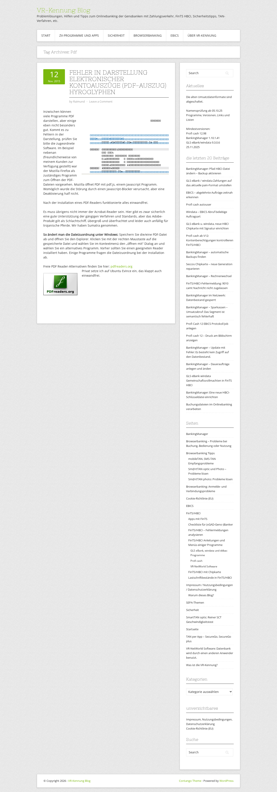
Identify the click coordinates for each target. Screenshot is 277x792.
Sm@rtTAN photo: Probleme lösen (210, 479)
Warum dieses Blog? (201, 595)
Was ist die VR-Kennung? (202, 665)
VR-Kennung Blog (63, 10)
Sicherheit (116, 35)
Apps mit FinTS (197, 519)
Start (45, 35)
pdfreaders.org (121, 266)
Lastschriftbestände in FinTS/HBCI (210, 578)
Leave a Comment (101, 101)
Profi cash (196, 561)
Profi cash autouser (198, 204)
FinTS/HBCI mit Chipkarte (204, 572)
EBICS (175, 35)
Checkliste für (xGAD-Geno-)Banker (210, 524)
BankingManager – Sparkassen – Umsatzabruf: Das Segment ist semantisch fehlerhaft (207, 311)
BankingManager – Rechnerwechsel (209, 276)
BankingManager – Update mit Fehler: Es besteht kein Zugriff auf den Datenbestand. (207, 352)
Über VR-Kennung (202, 35)
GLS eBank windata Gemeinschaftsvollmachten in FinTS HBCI (209, 380)
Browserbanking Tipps (200, 453)
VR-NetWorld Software (203, 566)
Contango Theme (190, 781)
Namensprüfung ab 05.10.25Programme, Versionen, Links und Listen (208, 115)
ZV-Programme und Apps (79, 35)
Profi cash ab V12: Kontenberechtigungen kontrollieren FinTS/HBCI (209, 240)
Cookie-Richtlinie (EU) (199, 498)
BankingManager (197, 434)
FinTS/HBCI (193, 513)
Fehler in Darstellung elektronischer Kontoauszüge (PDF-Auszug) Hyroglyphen (117, 82)
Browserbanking (148, 35)
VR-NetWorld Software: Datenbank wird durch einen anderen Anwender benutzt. (209, 653)
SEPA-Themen (195, 602)
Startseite (192, 629)
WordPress (226, 781)
